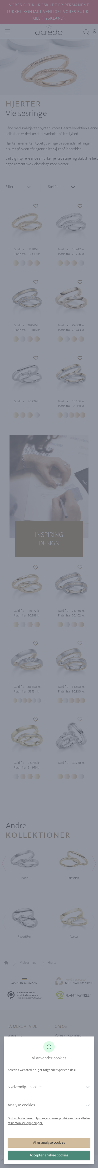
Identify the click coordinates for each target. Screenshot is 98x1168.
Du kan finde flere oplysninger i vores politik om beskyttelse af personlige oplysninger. (49, 1121)
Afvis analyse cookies (49, 1142)
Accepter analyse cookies (49, 1155)
